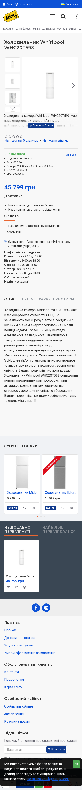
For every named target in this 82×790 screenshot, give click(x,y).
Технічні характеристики (47, 299)
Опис (10, 299)
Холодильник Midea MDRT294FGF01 (23, 493)
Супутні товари (21, 446)
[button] (26, 85)
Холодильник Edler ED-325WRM (61, 493)
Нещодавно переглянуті (17, 529)
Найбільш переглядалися (59, 529)
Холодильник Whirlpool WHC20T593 (21, 576)
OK (76, 764)
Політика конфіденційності (48, 779)
